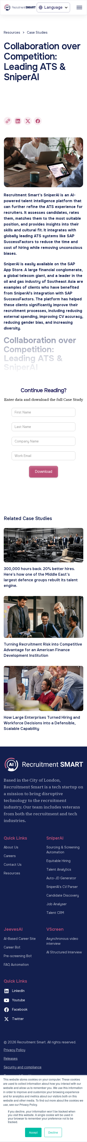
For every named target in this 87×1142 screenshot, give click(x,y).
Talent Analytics (58, 869)
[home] (20, 7)
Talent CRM (55, 913)
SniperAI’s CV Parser (62, 887)
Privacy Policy (14, 1050)
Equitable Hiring (58, 861)
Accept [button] (33, 1132)
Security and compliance (23, 1067)
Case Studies (37, 32)
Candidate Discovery (62, 895)
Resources (12, 32)
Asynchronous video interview (62, 941)
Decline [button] (53, 1132)
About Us (11, 847)
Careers (10, 856)
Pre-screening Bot (18, 956)
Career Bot (12, 947)
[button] (53, 7)
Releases (11, 1058)
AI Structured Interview (64, 952)
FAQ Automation (16, 964)
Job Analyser (56, 904)
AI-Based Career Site (20, 939)
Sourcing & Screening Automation (63, 849)
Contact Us (13, 864)
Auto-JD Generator (61, 878)
